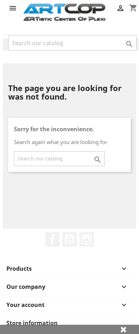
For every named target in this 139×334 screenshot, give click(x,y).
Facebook (52, 239)
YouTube (69, 239)
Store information (32, 323)
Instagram (86, 239)
